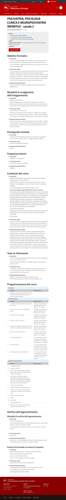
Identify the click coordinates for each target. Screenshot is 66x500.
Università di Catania (7, 1)
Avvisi (22, 13)
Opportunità (44, 13)
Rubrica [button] (33, 1)
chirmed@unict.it (27, 487)
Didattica (16, 13)
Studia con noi (7, 13)
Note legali (11, 497)
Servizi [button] (40, 1)
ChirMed (14, 1)
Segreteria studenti (27, 491)
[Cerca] (60, 7)
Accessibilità (17, 497)
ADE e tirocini (52, 13)
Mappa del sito (36, 497)
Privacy (5, 497)
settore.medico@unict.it (28, 492)
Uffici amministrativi (31, 486)
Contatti (61, 13)
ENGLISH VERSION (14, 50)
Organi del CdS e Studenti (32, 13)
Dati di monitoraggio (27, 497)
